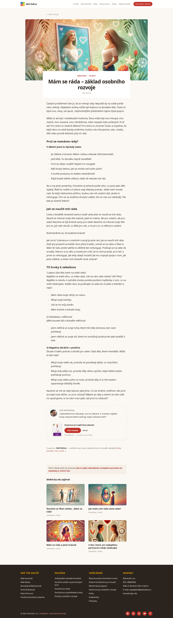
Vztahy (92, 76)
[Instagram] (139, 613)
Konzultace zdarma (143, 4)
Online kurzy (104, 4)
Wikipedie (44, 613)
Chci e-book (72, 430)
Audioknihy (94, 597)
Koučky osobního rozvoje (66, 596)
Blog (95, 4)
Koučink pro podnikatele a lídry (68, 592)
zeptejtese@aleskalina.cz (140, 589)
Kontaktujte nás (130, 593)
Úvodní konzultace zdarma (32, 597)
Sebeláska (81, 76)
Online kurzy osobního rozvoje (102, 589)
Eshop (114, 4)
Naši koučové (86, 4)
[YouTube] (145, 613)
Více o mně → (60, 451)
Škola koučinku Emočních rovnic (103, 578)
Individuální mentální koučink (68, 578)
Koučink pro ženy (62, 588)
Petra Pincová (27, 593)
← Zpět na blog (52, 14)
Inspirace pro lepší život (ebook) (79, 425)
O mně (75, 4)
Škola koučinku (125, 4)
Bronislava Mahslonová (31, 586)
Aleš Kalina (31, 4)
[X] (133, 613)
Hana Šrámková (28, 589)
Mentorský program (98, 586)
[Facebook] (128, 613)
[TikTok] (150, 613)
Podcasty (93, 601)
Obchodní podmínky (58, 613)
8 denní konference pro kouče (102, 582)
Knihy (91, 593)
